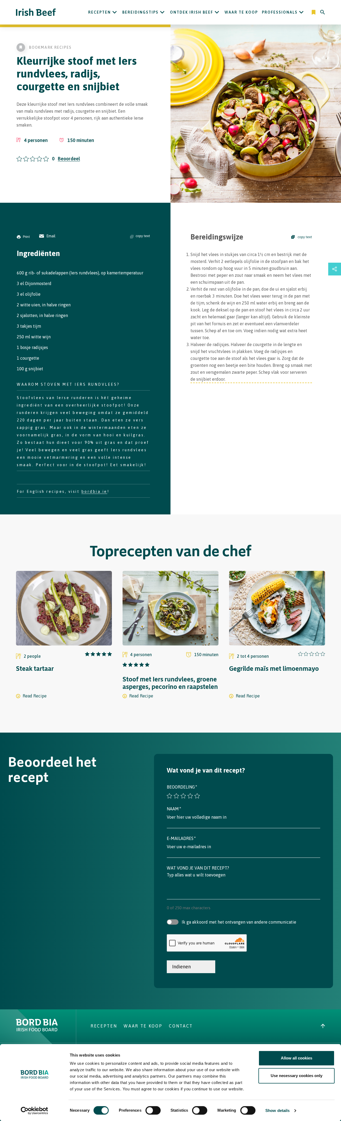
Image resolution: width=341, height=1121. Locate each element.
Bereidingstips (140, 12)
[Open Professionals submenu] (301, 12)
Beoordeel (69, 158)
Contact (181, 1025)
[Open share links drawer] (334, 269)
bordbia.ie (94, 491)
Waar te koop (241, 12)
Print (26, 237)
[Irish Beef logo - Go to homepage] (36, 12)
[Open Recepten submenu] (114, 12)
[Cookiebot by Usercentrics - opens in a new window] (34, 1111)
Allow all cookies (296, 1058)
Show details (277, 1110)
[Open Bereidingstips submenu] (162, 12)
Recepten (99, 12)
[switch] (153, 1110)
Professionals (280, 12)
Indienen (181, 966)
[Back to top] (323, 1026)
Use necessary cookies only (296, 1075)
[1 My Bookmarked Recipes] (314, 12)
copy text (143, 236)
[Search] (322, 12)
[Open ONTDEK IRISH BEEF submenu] (217, 12)
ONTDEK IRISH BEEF (191, 12)
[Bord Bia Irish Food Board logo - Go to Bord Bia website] (37, 1029)
